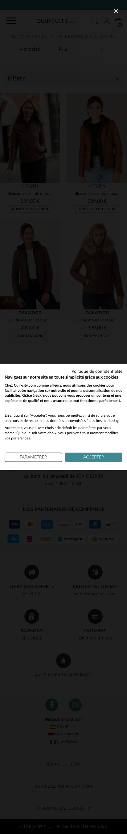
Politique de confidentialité (97, 371)
